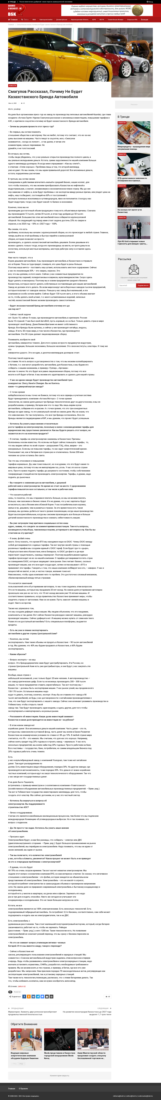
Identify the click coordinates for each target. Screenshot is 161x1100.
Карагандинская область (79, 19)
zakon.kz (22, 986)
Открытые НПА (132, 19)
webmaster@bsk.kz (145, 1096)
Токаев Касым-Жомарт (115, 19)
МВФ (34, 19)
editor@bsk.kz (131, 1096)
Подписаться (143, 285)
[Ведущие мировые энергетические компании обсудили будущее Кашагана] (26, 1039)
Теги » (26, 20)
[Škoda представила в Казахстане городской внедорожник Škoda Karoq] (59, 1039)
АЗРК (94, 19)
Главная (14, 20)
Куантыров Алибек (46, 19)
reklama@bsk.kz (119, 1096)
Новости (12, 86)
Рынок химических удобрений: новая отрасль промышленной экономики (45, 2)
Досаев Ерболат (61, 19)
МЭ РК (102, 19)
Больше (144, 20)
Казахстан (17, 992)
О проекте (23, 1089)
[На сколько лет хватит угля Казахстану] (134, 195)
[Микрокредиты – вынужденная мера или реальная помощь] (134, 132)
